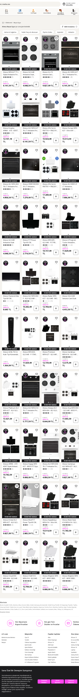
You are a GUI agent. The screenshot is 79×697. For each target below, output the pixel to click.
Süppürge (65, 605)
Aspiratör (60, 32)
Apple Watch (51, 652)
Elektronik (9, 23)
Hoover (24, 605)
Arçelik (6, 605)
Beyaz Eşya (17, 23)
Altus (19, 605)
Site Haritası (28, 655)
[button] (9, 66)
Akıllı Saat (50, 645)
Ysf (60, 605)
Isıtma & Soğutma (10, 32)
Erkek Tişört (51, 660)
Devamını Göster (5, 612)
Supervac (41, 607)
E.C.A (19, 609)
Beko (28, 605)
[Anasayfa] (3, 23)
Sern (15, 607)
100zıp (59, 609)
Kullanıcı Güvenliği (30, 650)
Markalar (4, 640)
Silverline (55, 607)
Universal (2, 607)
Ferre (50, 607)
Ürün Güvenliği (29, 652)
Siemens (15, 605)
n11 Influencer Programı (32, 662)
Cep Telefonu (52, 662)
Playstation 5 (51, 650)
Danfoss (60, 607)
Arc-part (19, 607)
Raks (55, 609)
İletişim (4, 642)
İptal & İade (28, 645)
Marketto (7, 609)
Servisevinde (43, 605)
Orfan (12, 609)
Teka (24, 607)
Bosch (2, 605)
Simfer (30, 609)
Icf (72, 609)
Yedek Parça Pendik (53, 605)
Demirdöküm (36, 609)
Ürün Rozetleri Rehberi (31, 660)
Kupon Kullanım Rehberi (32, 657)
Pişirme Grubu (47, 32)
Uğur (65, 607)
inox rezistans (49, 609)
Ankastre (71, 32)
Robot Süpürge (52, 640)
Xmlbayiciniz (67, 609)
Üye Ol (27, 637)
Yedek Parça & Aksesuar (29, 32)
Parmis (47, 607)
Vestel (32, 605)
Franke (69, 607)
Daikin (16, 609)
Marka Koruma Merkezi (8, 637)
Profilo (10, 605)
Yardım (27, 640)
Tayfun (75, 605)
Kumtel (2, 609)
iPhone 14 (51, 642)
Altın (49, 637)
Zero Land (25, 609)
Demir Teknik (10, 607)
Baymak (74, 607)
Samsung (36, 605)
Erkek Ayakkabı (52, 657)
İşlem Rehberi (29, 647)
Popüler (70, 605)
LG (62, 609)
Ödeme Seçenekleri (30, 642)
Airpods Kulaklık (52, 647)
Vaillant (43, 609)
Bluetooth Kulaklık (53, 655)
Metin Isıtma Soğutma (32, 607)
